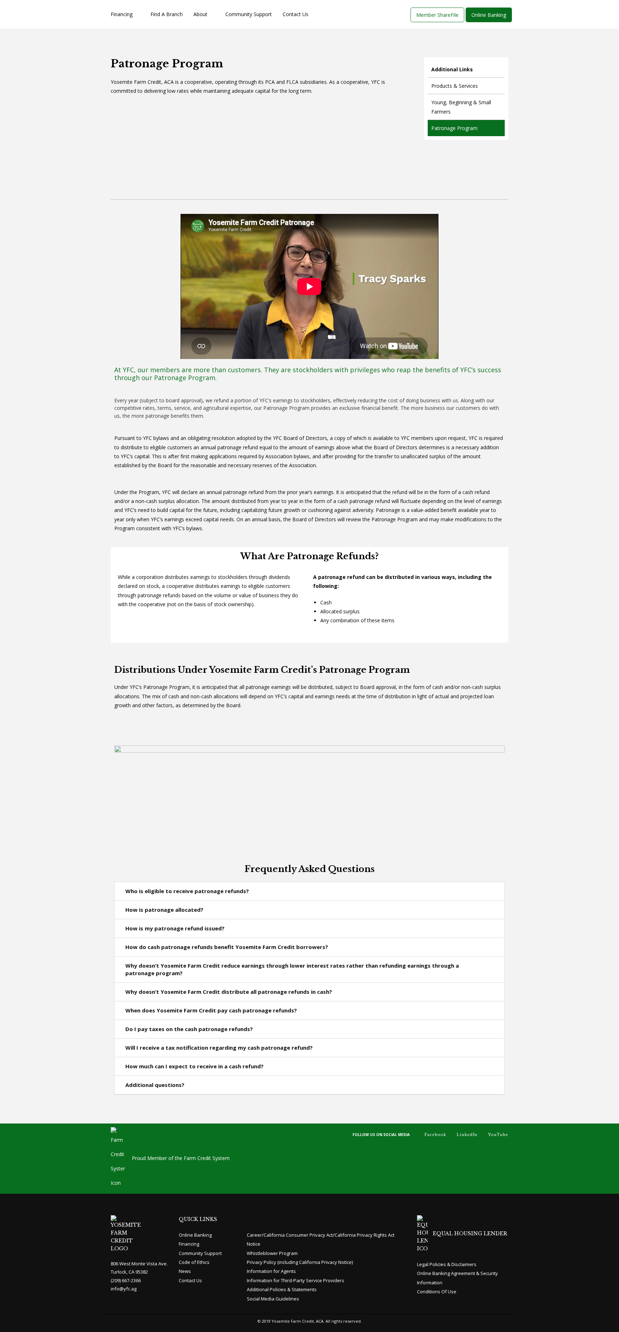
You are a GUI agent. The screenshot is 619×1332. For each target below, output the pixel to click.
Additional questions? (154, 1084)
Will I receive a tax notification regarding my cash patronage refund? (219, 1047)
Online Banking (195, 1235)
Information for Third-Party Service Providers (295, 1280)
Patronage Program (454, 128)
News (185, 1271)
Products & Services (454, 85)
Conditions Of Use (436, 1291)
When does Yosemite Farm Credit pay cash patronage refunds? (211, 1010)
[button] (309, 891)
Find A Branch (166, 14)
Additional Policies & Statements (282, 1289)
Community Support (248, 14)
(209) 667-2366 (126, 1280)
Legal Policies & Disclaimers (446, 1264)
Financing (122, 14)
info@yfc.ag (123, 1288)
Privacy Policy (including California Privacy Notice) (300, 1262)
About (200, 14)
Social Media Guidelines (273, 1298)
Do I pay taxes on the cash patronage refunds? (189, 1028)
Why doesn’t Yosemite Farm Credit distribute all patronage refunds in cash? (228, 991)
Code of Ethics (194, 1262)
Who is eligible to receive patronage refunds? (187, 891)
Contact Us (295, 14)
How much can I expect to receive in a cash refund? (194, 1066)
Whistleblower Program (272, 1253)
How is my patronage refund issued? (175, 928)
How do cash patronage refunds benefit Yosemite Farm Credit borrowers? (226, 946)
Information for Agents (271, 1271)
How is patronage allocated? (164, 909)
